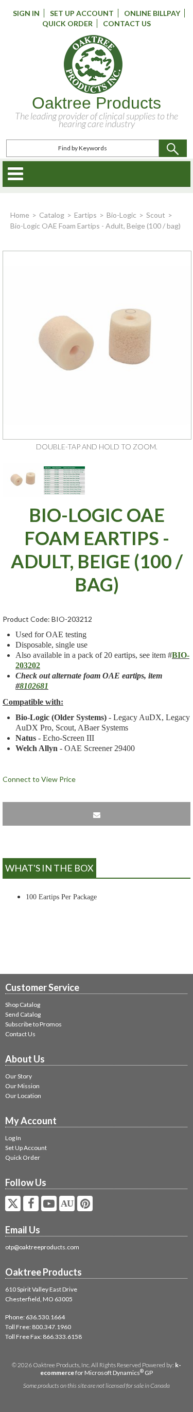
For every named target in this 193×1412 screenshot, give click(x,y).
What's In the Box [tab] (49, 868)
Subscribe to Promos (33, 1024)
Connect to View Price (39, 779)
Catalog (51, 215)
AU (67, 1203)
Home (19, 215)
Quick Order (67, 23)
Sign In (26, 13)
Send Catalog (23, 1014)
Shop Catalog (22, 1004)
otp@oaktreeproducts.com (42, 1247)
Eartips (85, 215)
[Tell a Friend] (96, 814)
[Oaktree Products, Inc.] (93, 64)
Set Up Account (82, 13)
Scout (155, 215)
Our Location (23, 1096)
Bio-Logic (121, 215)
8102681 (34, 686)
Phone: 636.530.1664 (35, 1317)
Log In (13, 1138)
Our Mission (22, 1086)
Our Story (18, 1076)
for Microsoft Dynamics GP (110, 1368)
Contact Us (127, 23)
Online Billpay (152, 13)
